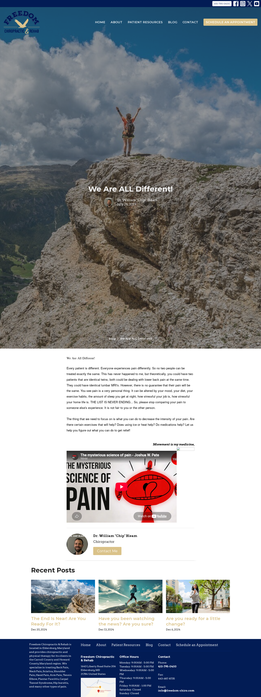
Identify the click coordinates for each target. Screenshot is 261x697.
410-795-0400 (222, 3)
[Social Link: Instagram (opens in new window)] (242, 3)
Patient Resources (145, 22)
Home (100, 22)
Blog (172, 22)
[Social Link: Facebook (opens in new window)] (235, 3)
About (116, 22)
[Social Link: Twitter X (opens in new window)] (249, 3)
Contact (190, 22)
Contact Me (107, 551)
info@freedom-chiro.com (176, 690)
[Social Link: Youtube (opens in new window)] (256, 3)
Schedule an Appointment (230, 22)
